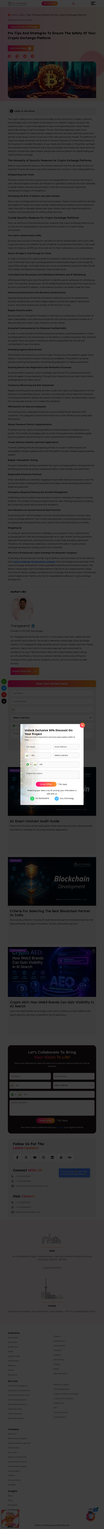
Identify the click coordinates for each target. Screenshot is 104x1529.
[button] (27, 755)
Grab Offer (46, 784)
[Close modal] (82, 725)
